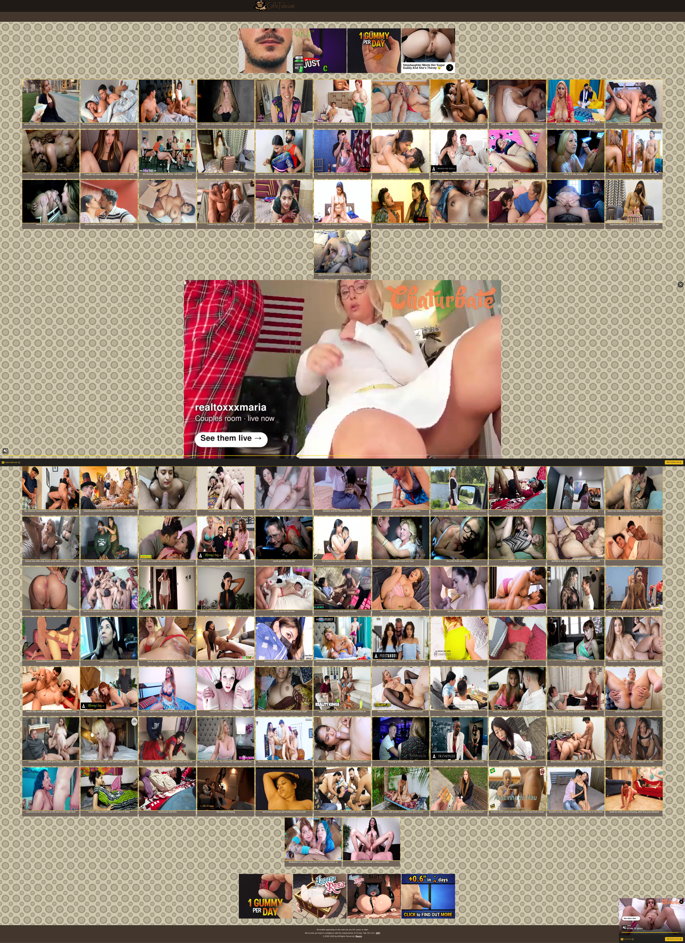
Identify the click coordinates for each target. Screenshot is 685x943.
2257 (378, 933)
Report (359, 936)
